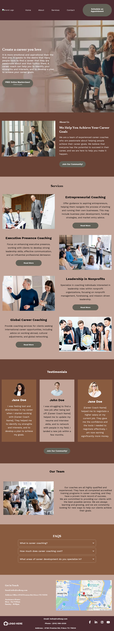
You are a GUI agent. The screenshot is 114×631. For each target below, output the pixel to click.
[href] (84, 595)
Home (28, 10)
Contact (71, 10)
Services (55, 10)
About (41, 10)
